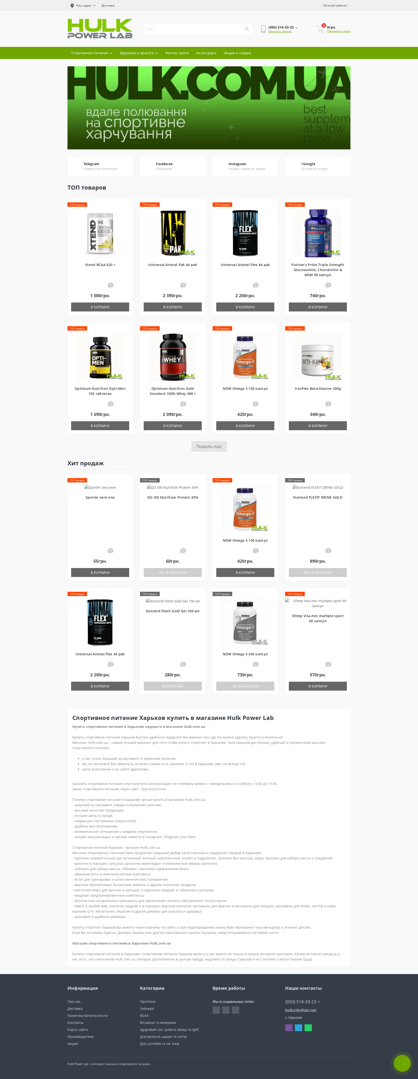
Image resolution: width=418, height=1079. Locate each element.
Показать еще (209, 446)
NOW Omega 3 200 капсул (245, 654)
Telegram (91, 164)
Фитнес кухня (177, 53)
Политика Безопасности (87, 1015)
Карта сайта (77, 1029)
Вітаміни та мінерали (158, 1022)
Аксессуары (206, 53)
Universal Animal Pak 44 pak (172, 264)
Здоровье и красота (137, 53)
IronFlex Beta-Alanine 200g (318, 388)
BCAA (144, 1015)
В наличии (173, 686)
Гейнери (147, 1008)
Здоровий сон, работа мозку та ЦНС (169, 1029)
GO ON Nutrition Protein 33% (172, 497)
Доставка (108, 5)
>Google (308, 164)
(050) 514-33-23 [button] (300, 1002)
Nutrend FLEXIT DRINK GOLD (318, 497)
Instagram (237, 164)
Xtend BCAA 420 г (100, 264)
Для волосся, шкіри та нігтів (163, 1036)
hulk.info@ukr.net (300, 1010)
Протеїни (148, 1001)
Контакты (75, 1022)
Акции (72, 1043)
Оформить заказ (339, 31)
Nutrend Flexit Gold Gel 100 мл (173, 611)
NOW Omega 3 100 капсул (245, 388)
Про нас (74, 1001)
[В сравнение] (127, 212)
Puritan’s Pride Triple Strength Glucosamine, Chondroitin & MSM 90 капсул (317, 269)
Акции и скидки (237, 53)
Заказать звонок (280, 31)
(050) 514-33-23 (274, 43)
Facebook (164, 164)
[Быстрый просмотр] (127, 219)
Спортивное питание (89, 53)
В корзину (100, 307)
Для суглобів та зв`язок (159, 1043)
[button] (82, 5)
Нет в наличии (173, 572)
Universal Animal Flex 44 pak (245, 264)
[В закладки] (127, 204)
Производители (80, 1036)
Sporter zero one (100, 497)
